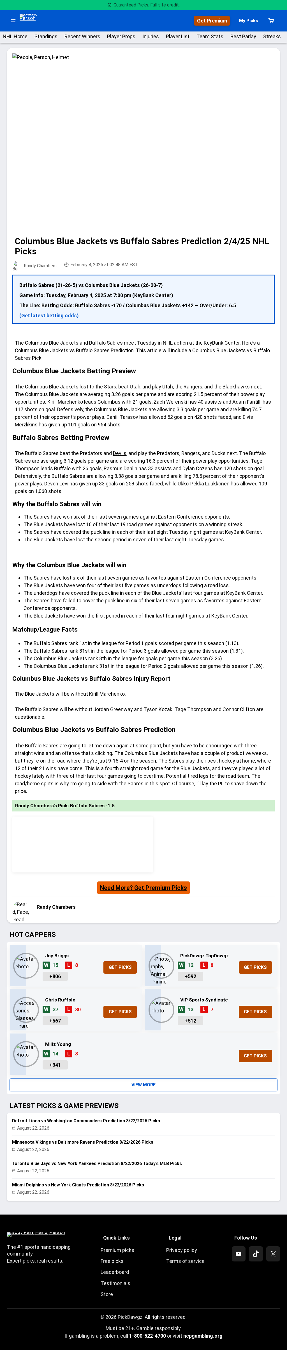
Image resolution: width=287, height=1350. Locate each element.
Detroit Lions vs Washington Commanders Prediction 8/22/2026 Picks (86, 1120)
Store (107, 1294)
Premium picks (117, 1250)
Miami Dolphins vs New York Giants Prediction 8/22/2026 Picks (78, 1185)
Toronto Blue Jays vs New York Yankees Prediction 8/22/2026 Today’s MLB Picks (97, 1163)
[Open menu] (13, 20)
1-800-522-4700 (147, 1336)
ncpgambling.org (203, 1336)
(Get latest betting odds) (49, 315)
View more (143, 1084)
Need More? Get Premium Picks (143, 887)
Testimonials (115, 1283)
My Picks (248, 20)
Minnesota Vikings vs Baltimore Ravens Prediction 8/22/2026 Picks (82, 1142)
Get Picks (120, 967)
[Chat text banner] (143, 552)
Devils (119, 453)
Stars (110, 387)
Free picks (112, 1261)
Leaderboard (115, 1272)
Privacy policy (181, 1250)
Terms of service (185, 1261)
